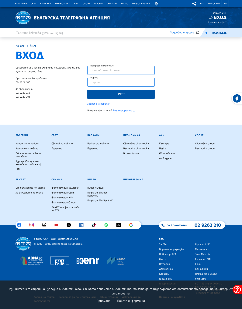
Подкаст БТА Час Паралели (97, 194)
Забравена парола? (98, 103)
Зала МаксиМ (202, 254)
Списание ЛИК (203, 259)
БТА (202, 3)
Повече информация (131, 301)
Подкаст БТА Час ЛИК (100, 200)
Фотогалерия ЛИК (62, 197)
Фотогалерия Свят (62, 192)
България (21, 3)
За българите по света (29, 192)
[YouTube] (58, 225)
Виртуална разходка (171, 249)
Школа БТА (165, 278)
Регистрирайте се (124, 110)
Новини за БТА (167, 254)
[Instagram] (33, 225)
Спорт (86, 3)
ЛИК (76, 3)
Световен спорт (205, 143)
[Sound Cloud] (120, 225)
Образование (167, 153)
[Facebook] (21, 225)
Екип (198, 264)
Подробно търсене (182, 32)
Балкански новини (98, 143)
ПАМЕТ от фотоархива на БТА (65, 209)
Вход (220, 17)
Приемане (103, 301)
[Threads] (45, 225)
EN (225, 3)
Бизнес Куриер (131, 153)
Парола (94, 77)
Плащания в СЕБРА (206, 273)
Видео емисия (95, 187)
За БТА (163, 244)
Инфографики (141, 3)
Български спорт (205, 148)
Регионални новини (27, 148)
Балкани (45, 3)
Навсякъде (219, 32)
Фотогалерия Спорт (63, 202)
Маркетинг (202, 249)
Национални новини (27, 143)
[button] (156, 3)
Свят (33, 3)
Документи (166, 268)
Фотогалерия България (65, 187)
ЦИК (18, 169)
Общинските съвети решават (28, 155)
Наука (162, 148)
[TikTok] (95, 225)
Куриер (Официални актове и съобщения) (28, 163)
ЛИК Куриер (166, 158)
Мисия (163, 259)
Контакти (201, 268)
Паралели (56, 148)
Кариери (164, 273)
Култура (164, 143)
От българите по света (30, 187)
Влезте (121, 94)
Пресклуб (214, 3)
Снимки (112, 3)
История (164, 264)
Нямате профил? (217, 22)
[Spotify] (108, 225)
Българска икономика (136, 148)
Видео (125, 3)
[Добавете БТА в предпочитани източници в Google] (132, 225)
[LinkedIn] (83, 225)
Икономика (63, 3)
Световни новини (62, 143)
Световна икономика (136, 143)
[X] (70, 225)
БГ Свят (98, 3)
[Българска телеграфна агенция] (23, 243)
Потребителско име (102, 65)
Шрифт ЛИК (202, 244)
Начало (20, 45)
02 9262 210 (207, 225)
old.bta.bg (200, 278)
